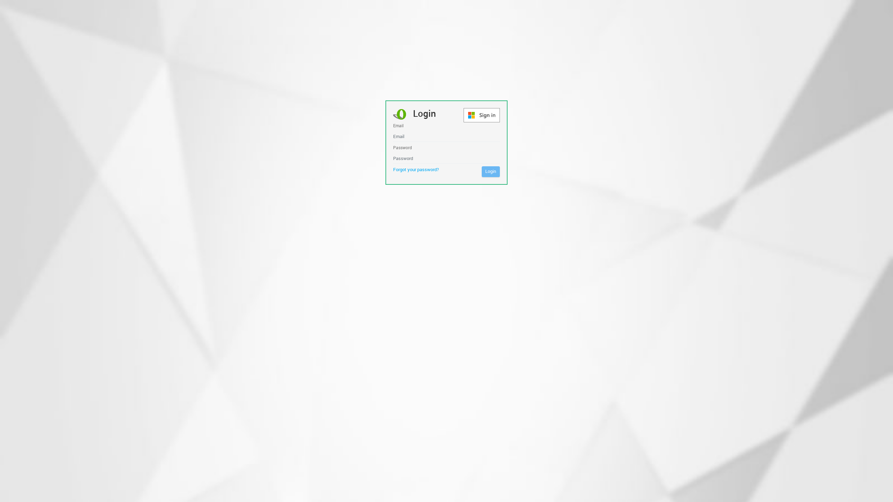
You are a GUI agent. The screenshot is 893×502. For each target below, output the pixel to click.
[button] (482, 115)
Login (490, 171)
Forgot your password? (416, 169)
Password (402, 147)
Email (398, 125)
